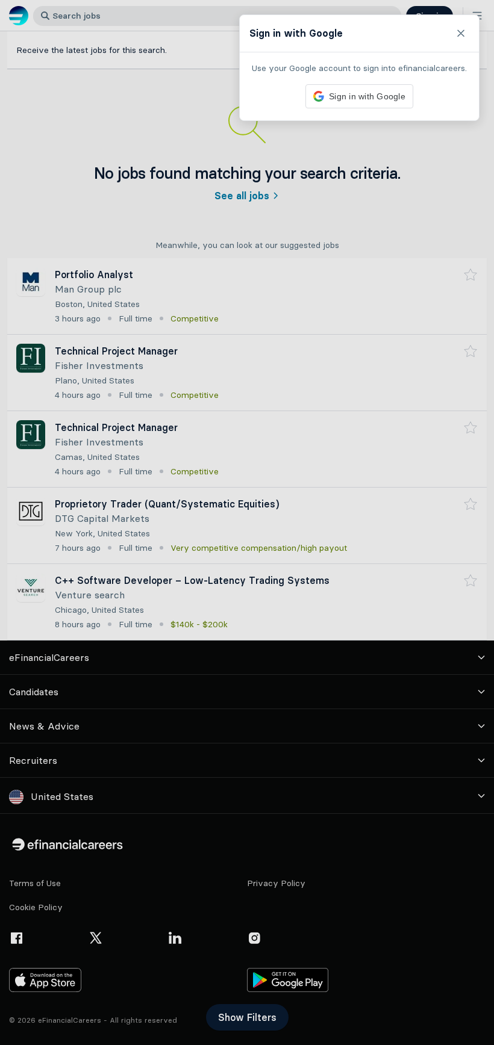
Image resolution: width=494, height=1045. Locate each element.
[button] (247, 522)
